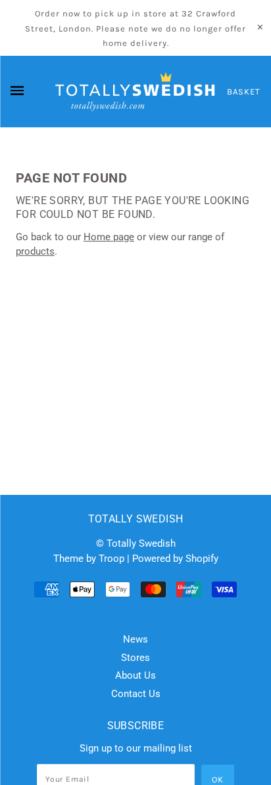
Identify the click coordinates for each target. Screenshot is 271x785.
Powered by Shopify (175, 558)
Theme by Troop (88, 558)
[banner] (135, 92)
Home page (109, 237)
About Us (135, 675)
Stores (135, 658)
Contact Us (135, 694)
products (35, 251)
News (135, 639)
